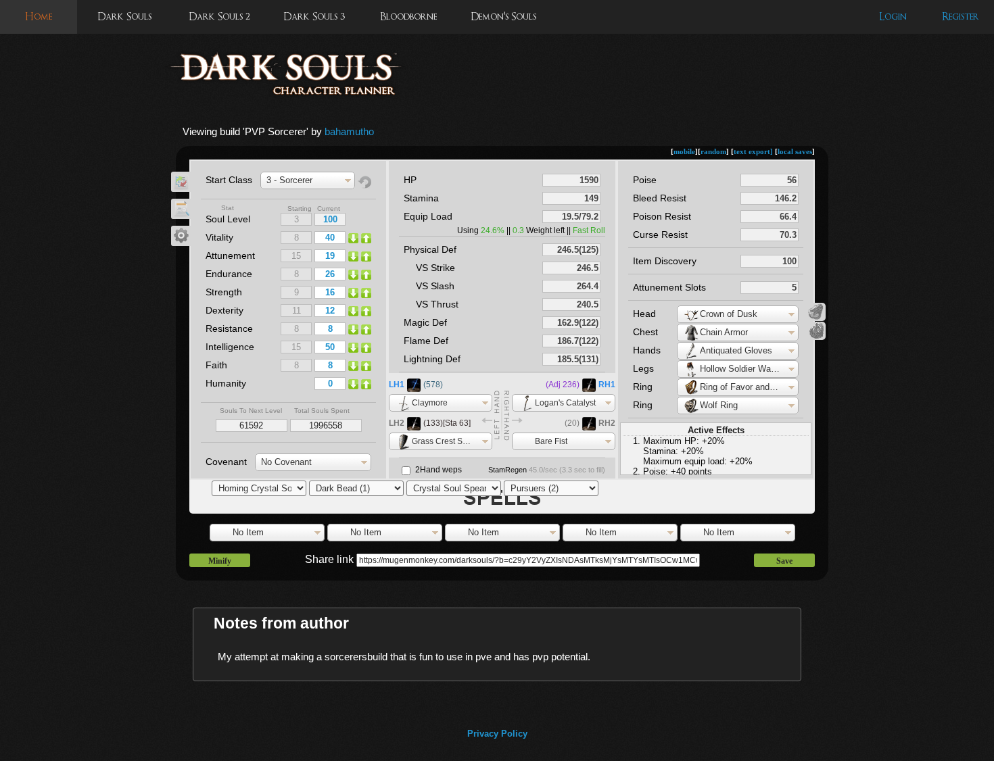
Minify (219, 561)
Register (960, 16)
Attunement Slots (669, 287)
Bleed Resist (659, 198)
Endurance (229, 273)
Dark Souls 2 (219, 16)
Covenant (226, 461)
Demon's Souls (503, 16)
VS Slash (435, 285)
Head (644, 313)
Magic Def (425, 322)
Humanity (226, 383)
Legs (643, 368)
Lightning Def (432, 358)
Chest (645, 331)
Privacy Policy (497, 734)
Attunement (230, 255)
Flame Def (426, 340)
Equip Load (428, 216)
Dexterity (224, 310)
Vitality (219, 237)
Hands (647, 350)
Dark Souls (124, 16)
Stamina (421, 198)
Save (784, 561)
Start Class (229, 179)
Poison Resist (662, 216)
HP (410, 179)
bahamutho (349, 131)
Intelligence (230, 346)
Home (38, 16)
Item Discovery (664, 260)
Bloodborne (408, 16)
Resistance (229, 328)
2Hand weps (438, 469)
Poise (645, 179)
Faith (216, 365)
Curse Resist (660, 234)
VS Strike (435, 267)
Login (893, 16)
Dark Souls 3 (314, 16)
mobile (684, 151)
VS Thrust (437, 304)
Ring (643, 386)
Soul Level (228, 219)
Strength (224, 292)
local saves (795, 151)
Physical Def (430, 249)
